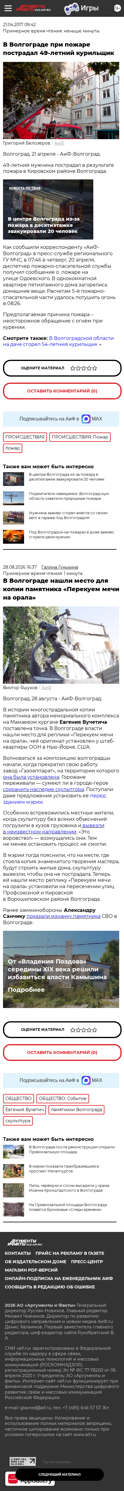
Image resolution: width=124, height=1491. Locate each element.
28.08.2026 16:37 (20, 567)
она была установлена (31, 777)
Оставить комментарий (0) (62, 391)
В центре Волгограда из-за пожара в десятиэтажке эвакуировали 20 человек (66, 476)
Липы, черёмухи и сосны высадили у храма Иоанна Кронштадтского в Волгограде (69, 1188)
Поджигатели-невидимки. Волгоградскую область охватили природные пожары (69, 496)
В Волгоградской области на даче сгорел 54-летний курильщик (58, 341)
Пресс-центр (87, 1261)
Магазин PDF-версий (31, 1270)
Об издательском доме (35, 1261)
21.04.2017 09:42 (19, 24)
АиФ (59, 143)
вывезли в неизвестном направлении (53, 829)
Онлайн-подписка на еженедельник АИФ (59, 1278)
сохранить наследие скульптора (43, 789)
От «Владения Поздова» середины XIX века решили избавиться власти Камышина (57, 969)
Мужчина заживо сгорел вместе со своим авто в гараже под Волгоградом (68, 515)
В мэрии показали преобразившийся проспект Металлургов (64, 1168)
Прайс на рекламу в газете (70, 1253)
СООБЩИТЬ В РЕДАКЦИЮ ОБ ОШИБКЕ (50, 1287)
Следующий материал (60, 1475)
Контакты (18, 1253)
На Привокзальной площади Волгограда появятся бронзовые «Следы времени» (68, 1207)
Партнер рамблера (56, 1462)
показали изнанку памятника (63, 916)
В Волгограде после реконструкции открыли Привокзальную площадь (72, 1149)
